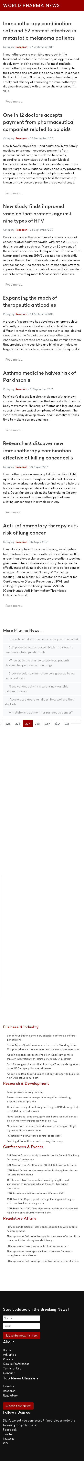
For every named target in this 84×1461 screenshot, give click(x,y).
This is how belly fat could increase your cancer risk (43, 639)
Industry (8, 1386)
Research (21, 46)
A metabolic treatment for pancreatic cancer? (40, 712)
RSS (5, 1443)
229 (47, 723)
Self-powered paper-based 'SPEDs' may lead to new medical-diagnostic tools (39, 650)
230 (57, 723)
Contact (9, 1373)
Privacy (8, 1359)
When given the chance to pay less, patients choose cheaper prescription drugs (37, 663)
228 (37, 723)
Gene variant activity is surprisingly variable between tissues (36, 689)
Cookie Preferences (16, 1363)
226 (17, 723)
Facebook (10, 1429)
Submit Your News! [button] (18, 1406)
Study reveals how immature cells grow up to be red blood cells (39, 676)
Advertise (9, 1354)
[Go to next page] (73, 721)
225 (8, 723)
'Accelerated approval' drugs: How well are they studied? (39, 702)
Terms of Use (12, 1368)
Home (7, 1350)
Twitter (8, 1434)
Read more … (14, 101)
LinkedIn (8, 1438)
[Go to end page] (78, 721)
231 (67, 723)
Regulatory (10, 1395)
